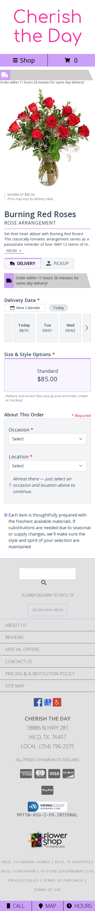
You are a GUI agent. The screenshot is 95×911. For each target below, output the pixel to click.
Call (17, 905)
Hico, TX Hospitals (74, 861)
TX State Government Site (67, 871)
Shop (27, 60)
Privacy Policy (23, 880)
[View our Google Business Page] (47, 705)
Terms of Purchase (63, 880)
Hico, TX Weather (18, 871)
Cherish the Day (47, 27)
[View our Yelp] (57, 705)
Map (49, 905)
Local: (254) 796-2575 (47, 746)
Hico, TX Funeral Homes (26, 861)
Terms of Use (47, 889)
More (11, 250)
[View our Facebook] (38, 705)
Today (58, 307)
